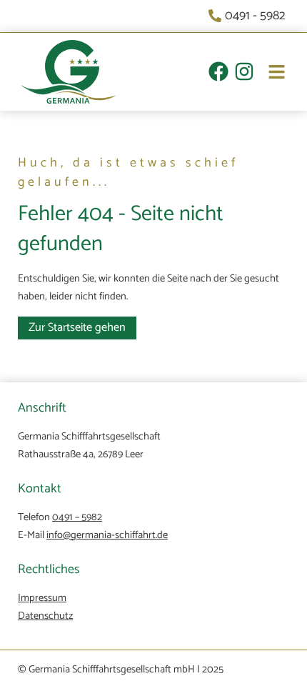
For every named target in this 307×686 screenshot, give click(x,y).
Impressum (42, 598)
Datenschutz (45, 616)
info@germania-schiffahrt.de (107, 535)
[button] (270, 74)
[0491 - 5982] (248, 16)
